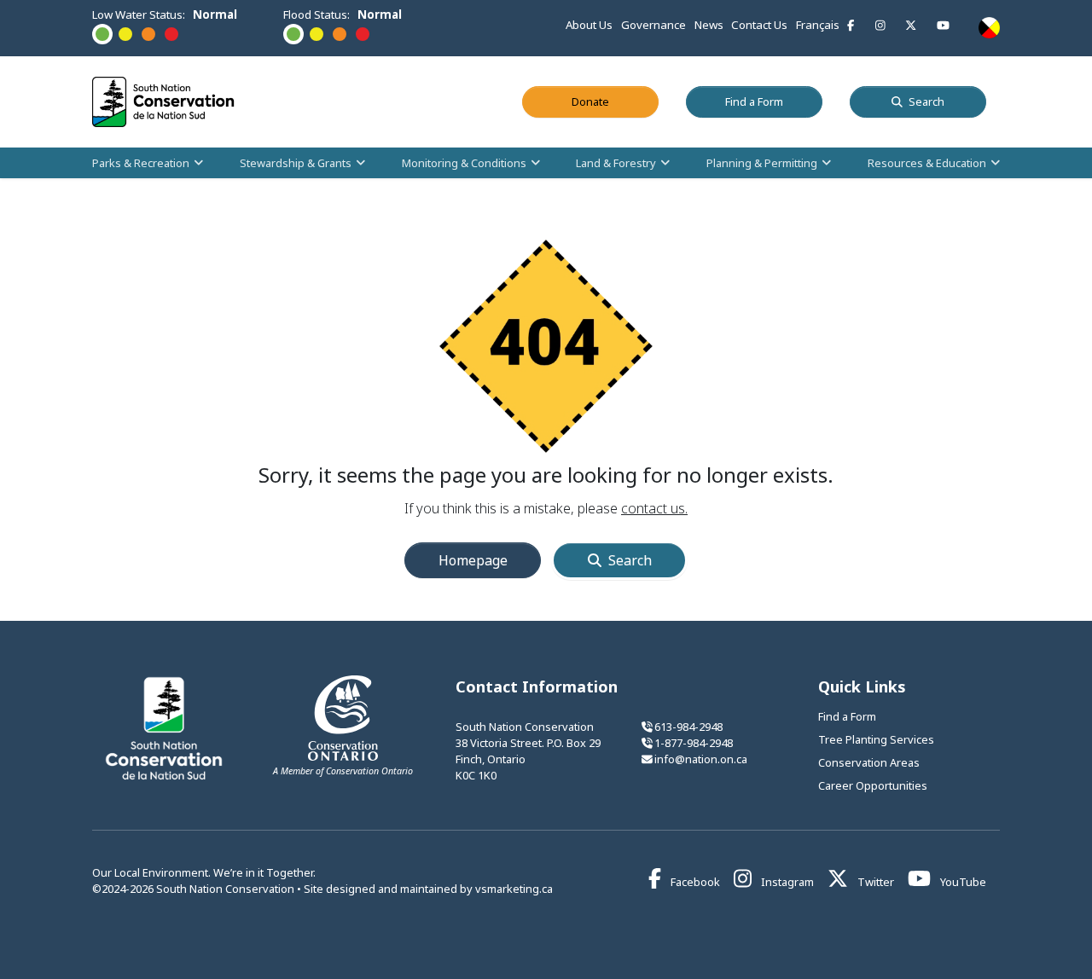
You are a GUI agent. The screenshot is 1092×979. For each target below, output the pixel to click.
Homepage (473, 560)
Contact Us (759, 24)
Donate (615, 101)
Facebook (694, 881)
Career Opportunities (872, 785)
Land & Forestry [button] (616, 162)
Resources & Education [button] (927, 162)
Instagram (786, 881)
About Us (589, 24)
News (708, 24)
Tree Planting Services (876, 739)
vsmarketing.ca (514, 888)
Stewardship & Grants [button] (295, 162)
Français (817, 24)
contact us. (654, 508)
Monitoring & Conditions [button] (464, 162)
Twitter (874, 881)
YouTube (962, 881)
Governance (653, 24)
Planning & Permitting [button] (761, 162)
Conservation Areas (869, 762)
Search (926, 101)
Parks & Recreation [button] (140, 162)
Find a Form (773, 101)
